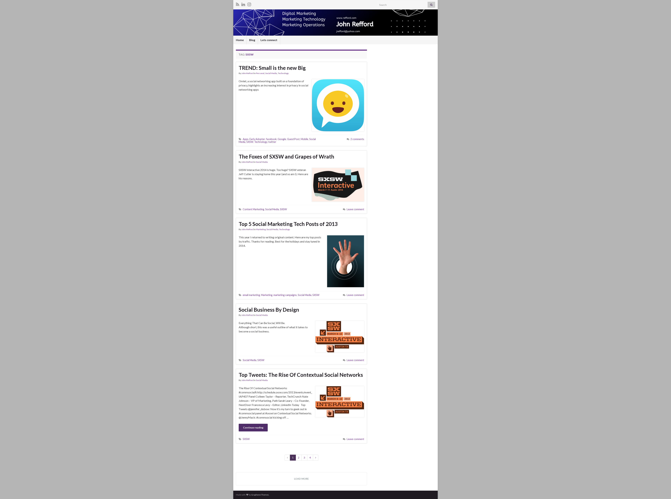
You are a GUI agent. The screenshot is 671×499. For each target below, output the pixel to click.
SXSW (249, 141)
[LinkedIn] (243, 3)
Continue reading (253, 427)
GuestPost (293, 139)
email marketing (251, 294)
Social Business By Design (269, 309)
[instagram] (249, 3)
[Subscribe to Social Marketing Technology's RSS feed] (237, 3)
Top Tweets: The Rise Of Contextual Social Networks (301, 375)
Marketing (261, 229)
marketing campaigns (285, 294)
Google (282, 139)
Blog (252, 40)
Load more (301, 478)
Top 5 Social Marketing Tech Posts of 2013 (288, 224)
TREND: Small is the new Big (272, 68)
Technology (283, 73)
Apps (245, 139)
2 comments (357, 139)
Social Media (271, 73)
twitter (272, 141)
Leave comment (355, 209)
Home (240, 40)
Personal (260, 73)
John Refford (247, 73)
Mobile (304, 139)
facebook (271, 139)
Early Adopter (257, 139)
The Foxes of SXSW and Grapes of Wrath (286, 156)
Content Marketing (253, 209)
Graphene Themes (260, 494)
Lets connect (269, 40)
